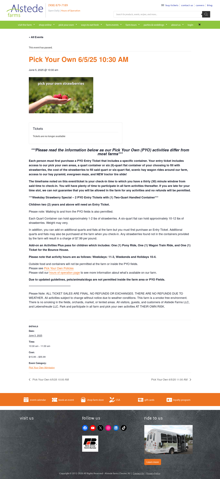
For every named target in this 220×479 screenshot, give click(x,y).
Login (190, 24)
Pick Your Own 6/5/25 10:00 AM (50, 379)
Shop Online (45, 24)
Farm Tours (131, 24)
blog (209, 5)
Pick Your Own (66, 24)
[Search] (206, 14)
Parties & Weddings (154, 24)
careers (200, 5)
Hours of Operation (70, 10)
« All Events (36, 37)
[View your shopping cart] (199, 25)
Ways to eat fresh (90, 24)
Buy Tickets (172, 5)
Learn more (153, 462)
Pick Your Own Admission (42, 367)
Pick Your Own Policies (59, 268)
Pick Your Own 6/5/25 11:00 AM (169, 379)
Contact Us (187, 5)
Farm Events (112, 24)
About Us (176, 24)
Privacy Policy (153, 473)
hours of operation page (64, 272)
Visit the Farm (25, 24)
